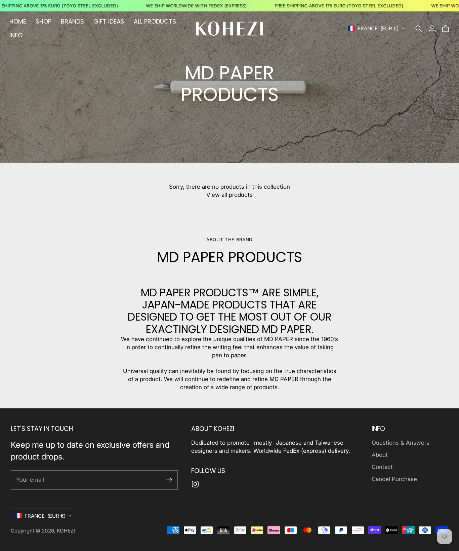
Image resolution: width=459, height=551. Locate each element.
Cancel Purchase (394, 479)
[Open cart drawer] (445, 28)
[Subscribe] (169, 479)
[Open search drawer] (418, 28)
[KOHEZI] (229, 29)
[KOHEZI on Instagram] (195, 484)
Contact (382, 467)
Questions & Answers (400, 442)
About (380, 454)
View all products (229, 194)
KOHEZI (66, 530)
